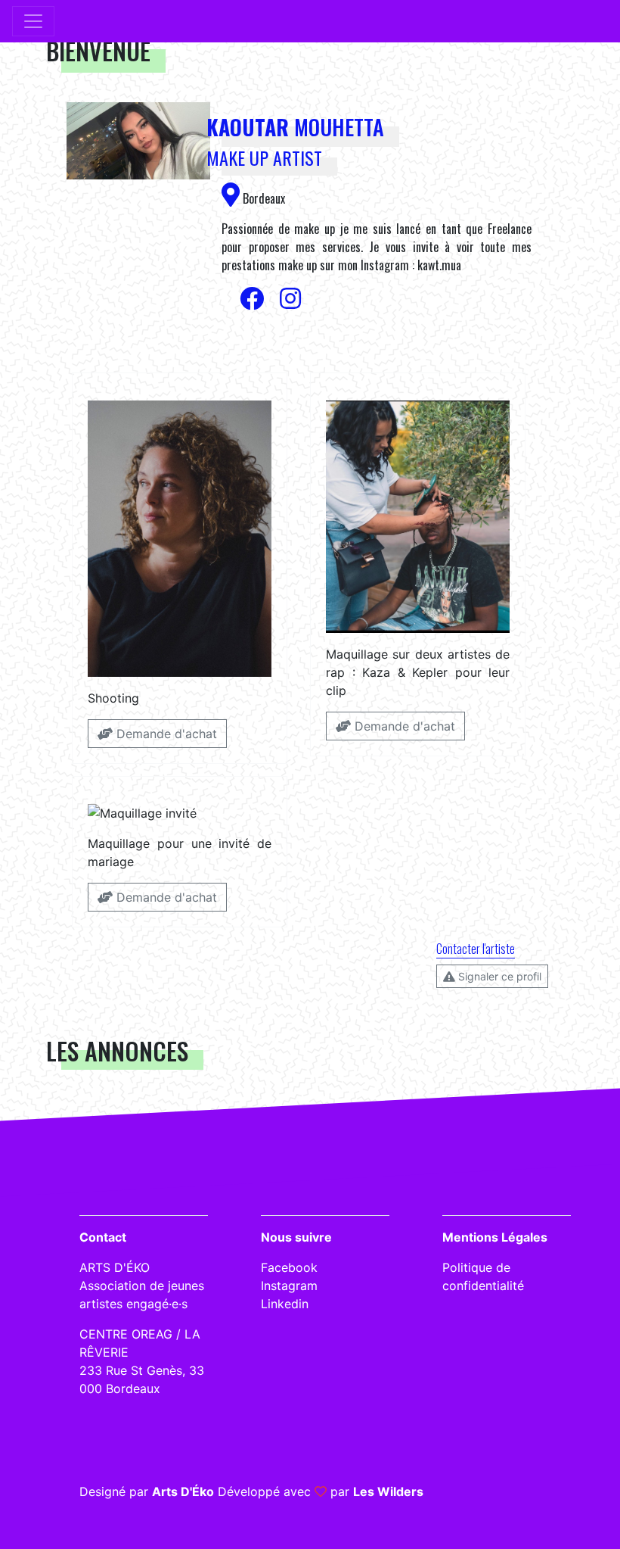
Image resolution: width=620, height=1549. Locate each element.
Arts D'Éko (183, 1491)
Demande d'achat (165, 733)
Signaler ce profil (498, 976)
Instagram (289, 1285)
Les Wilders (388, 1491)
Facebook (289, 1267)
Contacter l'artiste (475, 949)
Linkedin (284, 1303)
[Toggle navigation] (33, 21)
